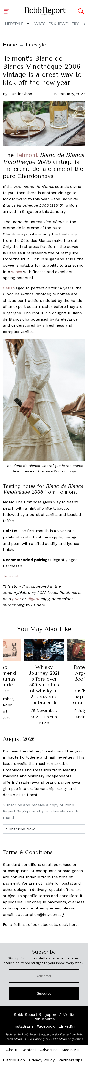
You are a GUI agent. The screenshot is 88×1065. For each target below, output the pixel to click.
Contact (29, 1049)
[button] (8, 11)
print (16, 598)
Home (10, 45)
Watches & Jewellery (56, 24)
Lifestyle (14, 24)
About (12, 1049)
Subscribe (44, 993)
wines (16, 271)
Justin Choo (21, 93)
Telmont (27, 155)
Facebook (46, 1026)
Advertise (49, 1049)
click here (68, 924)
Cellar (8, 288)
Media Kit (70, 1049)
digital (33, 598)
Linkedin (66, 1026)
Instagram (23, 1026)
